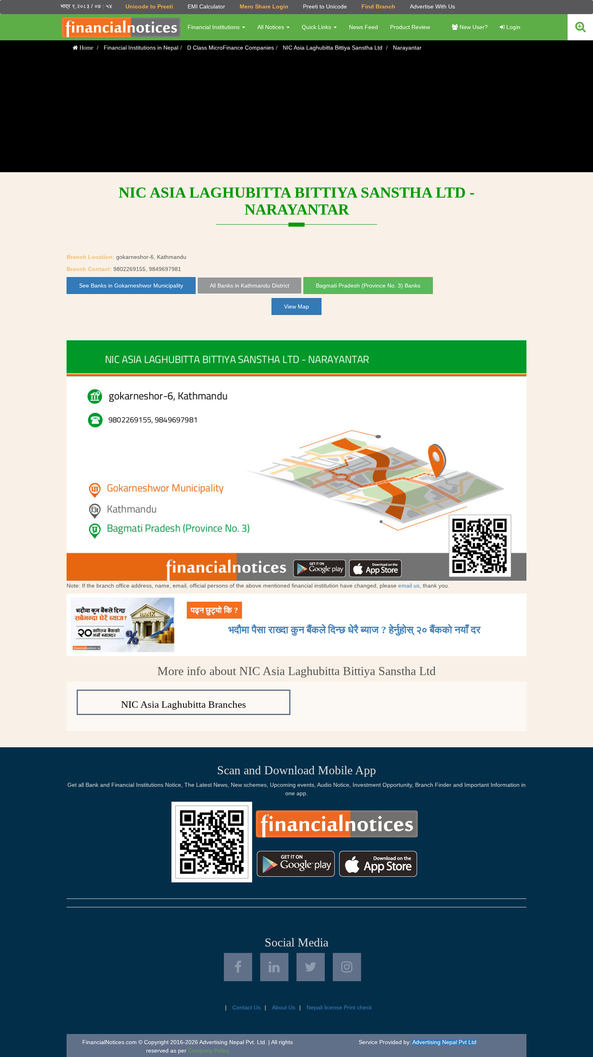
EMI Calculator (206, 6)
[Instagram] (347, 967)
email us (409, 585)
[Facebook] (238, 967)
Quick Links (317, 27)
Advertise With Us (432, 6)
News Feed (363, 27)
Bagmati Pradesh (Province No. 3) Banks (368, 285)
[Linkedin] (274, 967)
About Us (283, 1007)
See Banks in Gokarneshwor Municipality (131, 285)
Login (512, 27)
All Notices (271, 27)
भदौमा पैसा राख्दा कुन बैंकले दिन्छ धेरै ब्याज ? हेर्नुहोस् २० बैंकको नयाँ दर (354, 629)
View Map (296, 306)
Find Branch (378, 6)
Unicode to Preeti (149, 6)
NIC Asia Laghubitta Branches (183, 704)
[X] (310, 967)
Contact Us (246, 1007)
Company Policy (208, 1050)
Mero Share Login (264, 6)
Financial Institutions (214, 27)
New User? (473, 27)
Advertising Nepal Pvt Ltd (444, 1042)
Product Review (410, 27)
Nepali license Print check (339, 1007)
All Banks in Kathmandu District (249, 285)
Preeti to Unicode (325, 6)
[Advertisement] (296, 115)
